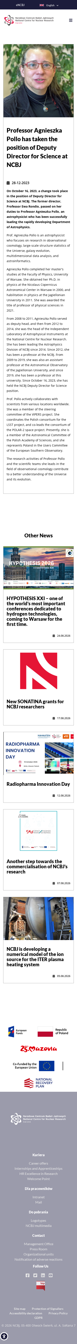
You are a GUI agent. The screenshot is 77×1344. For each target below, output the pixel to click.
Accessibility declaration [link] (25, 1313)
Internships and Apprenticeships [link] (38, 1168)
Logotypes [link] (38, 1220)
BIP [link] (40, 1286)
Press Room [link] (38, 1249)
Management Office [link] (38, 1244)
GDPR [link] (38, 1318)
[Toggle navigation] (73, 20)
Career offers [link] (38, 1163)
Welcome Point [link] (38, 1179)
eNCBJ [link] (20, 5)
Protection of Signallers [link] (47, 1308)
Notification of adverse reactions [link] (38, 1259)
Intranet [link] (39, 1197)
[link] (4, 1336)
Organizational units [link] (39, 1254)
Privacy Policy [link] (58, 1313)
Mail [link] (38, 1202)
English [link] (50, 5)
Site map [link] (19, 1308)
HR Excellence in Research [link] (38, 1173)
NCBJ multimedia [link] (39, 1225)
